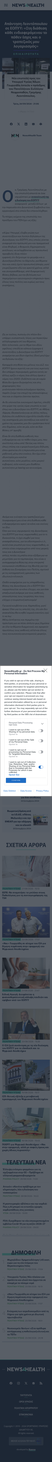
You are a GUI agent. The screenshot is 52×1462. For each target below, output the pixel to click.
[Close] (46, 671)
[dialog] (26, 731)
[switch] (41, 730)
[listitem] (26, 724)
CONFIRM (16, 780)
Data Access (26, 791)
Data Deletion (9, 791)
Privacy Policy (42, 791)
